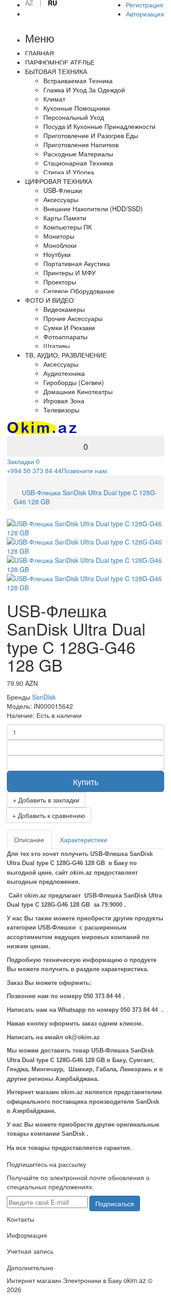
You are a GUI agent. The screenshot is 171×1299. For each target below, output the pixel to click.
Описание (29, 839)
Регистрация (144, 4)
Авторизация (145, 13)
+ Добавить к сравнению (48, 815)
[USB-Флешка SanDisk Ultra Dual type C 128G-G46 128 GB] (85, 545)
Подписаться (114, 1203)
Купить (85, 781)
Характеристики (83, 839)
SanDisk (44, 696)
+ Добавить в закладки (46, 799)
